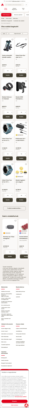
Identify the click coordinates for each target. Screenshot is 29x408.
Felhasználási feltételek (21, 333)
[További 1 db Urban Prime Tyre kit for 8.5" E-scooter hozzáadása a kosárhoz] (12, 154)
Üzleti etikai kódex (4, 336)
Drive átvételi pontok (5, 305)
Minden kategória (6, 14)
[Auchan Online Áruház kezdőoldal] (2, 5)
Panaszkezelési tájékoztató (6, 365)
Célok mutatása (14, 405)
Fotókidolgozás (19, 339)
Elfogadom (14, 401)
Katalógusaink (4, 357)
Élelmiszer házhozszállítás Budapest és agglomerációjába (6, 295)
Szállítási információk (5, 291)
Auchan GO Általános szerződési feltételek (20, 342)
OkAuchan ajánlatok (18, 14)
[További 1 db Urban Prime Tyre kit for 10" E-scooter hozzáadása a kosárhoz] (12, 195)
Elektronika (15, 18)
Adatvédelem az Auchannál (7, 333)
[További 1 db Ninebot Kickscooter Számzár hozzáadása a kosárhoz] (12, 112)
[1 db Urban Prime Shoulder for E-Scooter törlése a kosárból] (17, 71)
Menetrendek (18, 336)
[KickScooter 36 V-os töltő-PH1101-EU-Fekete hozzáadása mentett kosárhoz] (26, 123)
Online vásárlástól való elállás (6, 319)
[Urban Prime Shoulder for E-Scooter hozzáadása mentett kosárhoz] (26, 39)
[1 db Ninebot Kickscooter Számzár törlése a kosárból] (3, 112)
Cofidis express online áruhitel (5, 308)
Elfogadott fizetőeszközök (6, 363)
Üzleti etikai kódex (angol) (6, 339)
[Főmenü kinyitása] (26, 4)
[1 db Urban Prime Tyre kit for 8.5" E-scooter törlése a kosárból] (3, 154)
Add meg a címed (15, 1)
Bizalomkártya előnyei (20, 291)
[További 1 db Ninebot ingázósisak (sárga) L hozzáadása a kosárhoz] (25, 195)
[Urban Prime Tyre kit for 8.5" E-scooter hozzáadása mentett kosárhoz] (12, 123)
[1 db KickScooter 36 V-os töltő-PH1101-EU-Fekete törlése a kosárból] (17, 154)
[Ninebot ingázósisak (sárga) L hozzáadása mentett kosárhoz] (26, 164)
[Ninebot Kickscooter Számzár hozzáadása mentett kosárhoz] (12, 81)
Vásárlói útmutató (4, 360)
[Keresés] (6, 5)
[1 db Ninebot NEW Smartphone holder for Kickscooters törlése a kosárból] (17, 112)
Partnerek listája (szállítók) (21, 396)
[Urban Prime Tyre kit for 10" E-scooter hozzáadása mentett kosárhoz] (12, 164)
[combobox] (14, 4)
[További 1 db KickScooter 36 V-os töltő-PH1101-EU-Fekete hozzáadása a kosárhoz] (25, 154)
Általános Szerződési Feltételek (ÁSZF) (5, 311)
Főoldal (2, 18)
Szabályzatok (19, 294)
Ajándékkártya (19, 331)
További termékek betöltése (14, 208)
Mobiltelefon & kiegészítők (6, 20)
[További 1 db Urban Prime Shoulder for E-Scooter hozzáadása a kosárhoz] (25, 71)
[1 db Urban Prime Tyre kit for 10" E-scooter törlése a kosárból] (3, 195)
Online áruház (8, 18)
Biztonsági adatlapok (20, 345)
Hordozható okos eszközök (19, 20)
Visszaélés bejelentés (5, 344)
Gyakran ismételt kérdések (21, 328)
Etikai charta (3, 341)
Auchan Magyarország (5, 328)
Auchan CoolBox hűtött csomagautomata (6, 299)
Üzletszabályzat (4, 347)
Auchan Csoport (4, 331)
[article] (7, 58)
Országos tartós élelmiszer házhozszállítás (6, 302)
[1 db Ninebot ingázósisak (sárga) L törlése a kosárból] (17, 195)
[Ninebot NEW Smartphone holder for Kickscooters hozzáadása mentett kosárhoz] (26, 81)
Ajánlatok (18, 296)
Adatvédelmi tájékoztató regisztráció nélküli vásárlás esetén (6, 315)
